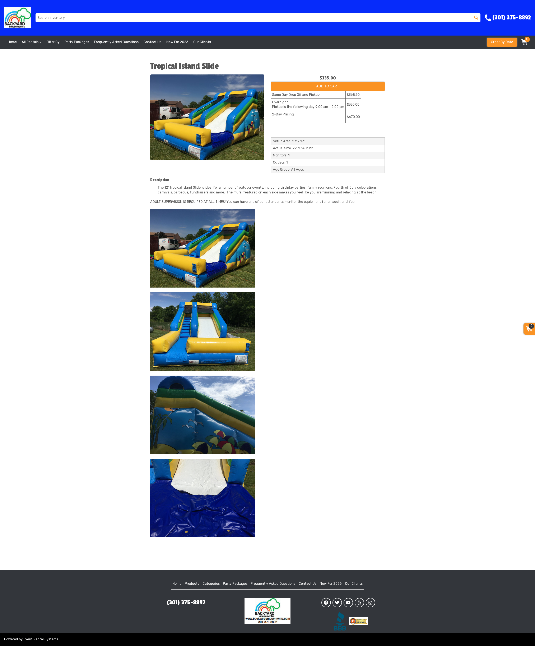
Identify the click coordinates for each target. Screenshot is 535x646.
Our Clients (202, 42)
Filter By (53, 42)
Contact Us (152, 42)
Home (12, 42)
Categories (211, 584)
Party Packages (77, 42)
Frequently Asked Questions (116, 42)
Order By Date (502, 42)
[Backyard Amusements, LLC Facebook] (326, 602)
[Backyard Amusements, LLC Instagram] (370, 602)
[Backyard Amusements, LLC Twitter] (337, 602)
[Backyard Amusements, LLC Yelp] (359, 602)
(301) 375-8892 (186, 602)
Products (192, 584)
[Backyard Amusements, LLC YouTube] (348, 602)
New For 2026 (177, 42)
